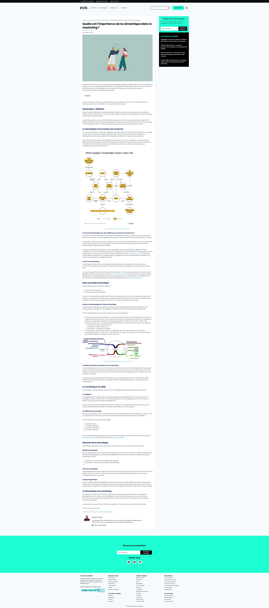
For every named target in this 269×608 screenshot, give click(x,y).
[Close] (157, 290)
